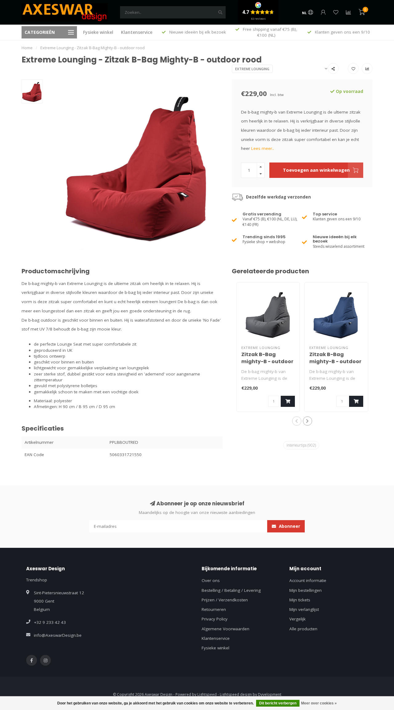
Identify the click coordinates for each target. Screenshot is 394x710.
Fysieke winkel (98, 32)
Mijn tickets (299, 600)
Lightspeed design (236, 694)
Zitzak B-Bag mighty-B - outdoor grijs (267, 361)
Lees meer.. (262, 148)
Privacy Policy (214, 619)
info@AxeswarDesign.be (58, 635)
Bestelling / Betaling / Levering (231, 590)
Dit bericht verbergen (277, 703)
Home (27, 47)
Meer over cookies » (319, 703)
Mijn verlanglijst (304, 609)
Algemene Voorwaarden (225, 629)
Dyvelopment (269, 694)
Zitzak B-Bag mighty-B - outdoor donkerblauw (335, 361)
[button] (296, 421)
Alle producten (303, 629)
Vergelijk (297, 619)
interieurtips (301, 445)
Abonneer (289, 526)
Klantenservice (136, 32)
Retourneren (214, 609)
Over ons (211, 580)
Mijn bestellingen (305, 590)
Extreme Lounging (252, 68)
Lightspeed (207, 694)
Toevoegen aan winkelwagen (316, 170)
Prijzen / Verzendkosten (225, 600)
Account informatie (307, 580)
